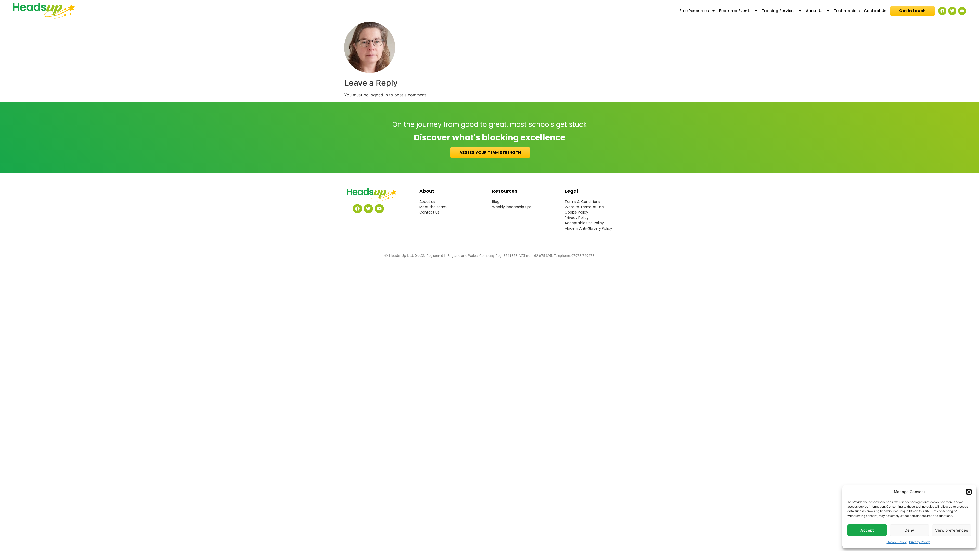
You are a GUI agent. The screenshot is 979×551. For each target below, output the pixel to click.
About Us (815, 11)
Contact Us (875, 11)
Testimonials (847, 11)
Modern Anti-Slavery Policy (588, 228)
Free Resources (694, 11)
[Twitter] (952, 11)
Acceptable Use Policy (584, 223)
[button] (968, 491)
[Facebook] (942, 11)
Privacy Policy (919, 542)
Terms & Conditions (582, 201)
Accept (867, 530)
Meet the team (433, 206)
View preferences (951, 530)
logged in (379, 94)
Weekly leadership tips (512, 206)
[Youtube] (962, 11)
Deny (909, 530)
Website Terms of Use (584, 206)
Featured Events (735, 11)
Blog (495, 201)
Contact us (429, 212)
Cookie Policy (897, 542)
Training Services (779, 11)
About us (427, 201)
